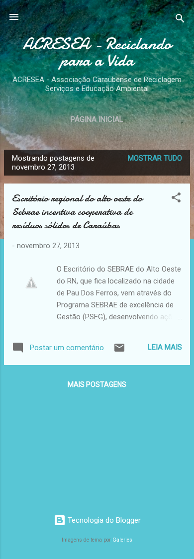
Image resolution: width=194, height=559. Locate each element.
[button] (176, 199)
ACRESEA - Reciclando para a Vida (97, 52)
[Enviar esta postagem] (119, 351)
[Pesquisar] (180, 20)
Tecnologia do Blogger (103, 520)
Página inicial (97, 119)
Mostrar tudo (155, 158)
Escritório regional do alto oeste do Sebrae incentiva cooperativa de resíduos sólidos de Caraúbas (77, 211)
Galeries (122, 540)
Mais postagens (97, 384)
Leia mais (165, 347)
